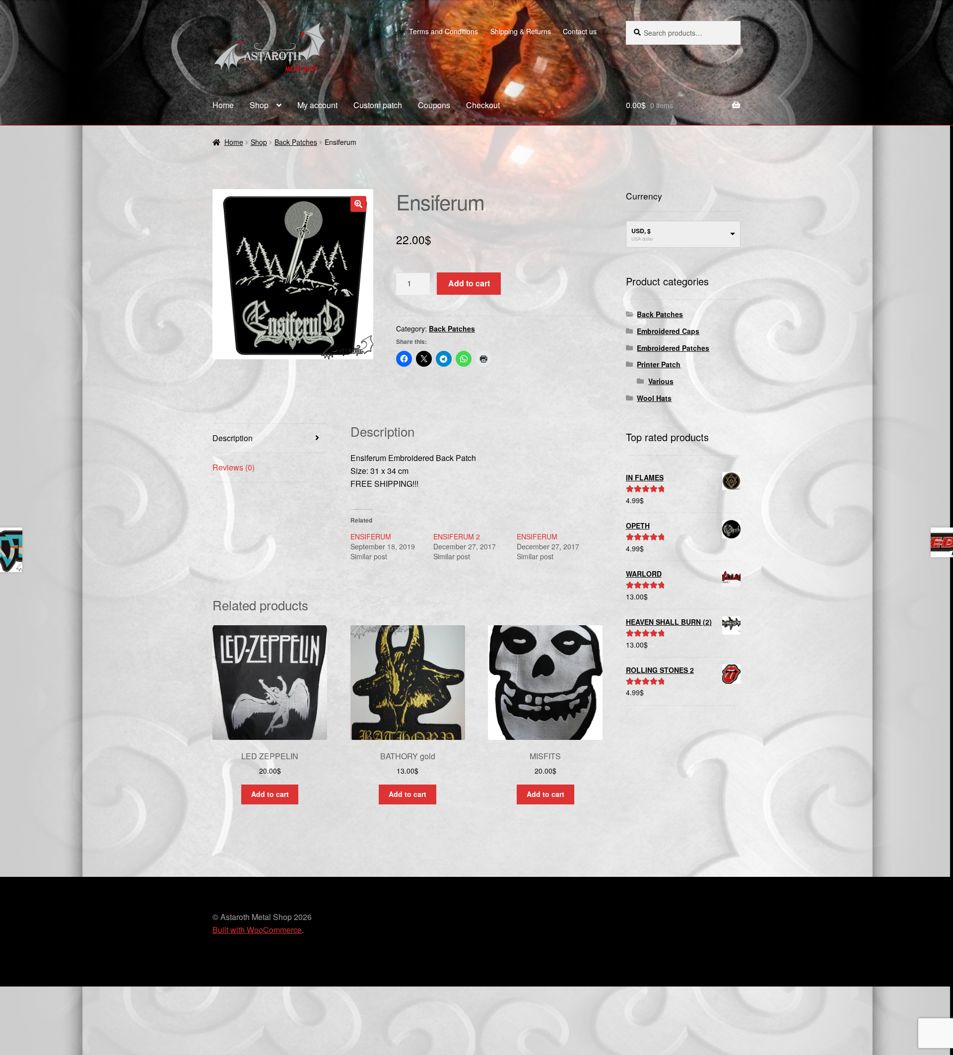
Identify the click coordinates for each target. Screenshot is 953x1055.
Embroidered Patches (673, 348)
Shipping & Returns (520, 31)
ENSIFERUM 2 (456, 536)
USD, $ (641, 230)
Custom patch (377, 105)
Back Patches (295, 142)
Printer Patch (659, 364)
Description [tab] (232, 438)
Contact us (580, 31)
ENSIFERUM (370, 536)
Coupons (434, 105)
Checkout (483, 105)
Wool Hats (654, 398)
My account (317, 105)
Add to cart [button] (270, 794)
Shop (259, 105)
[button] (358, 204)
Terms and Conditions (443, 31)
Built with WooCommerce (257, 929)
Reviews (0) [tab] (233, 467)
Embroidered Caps (668, 331)
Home (223, 105)
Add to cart (469, 283)
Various (661, 381)
